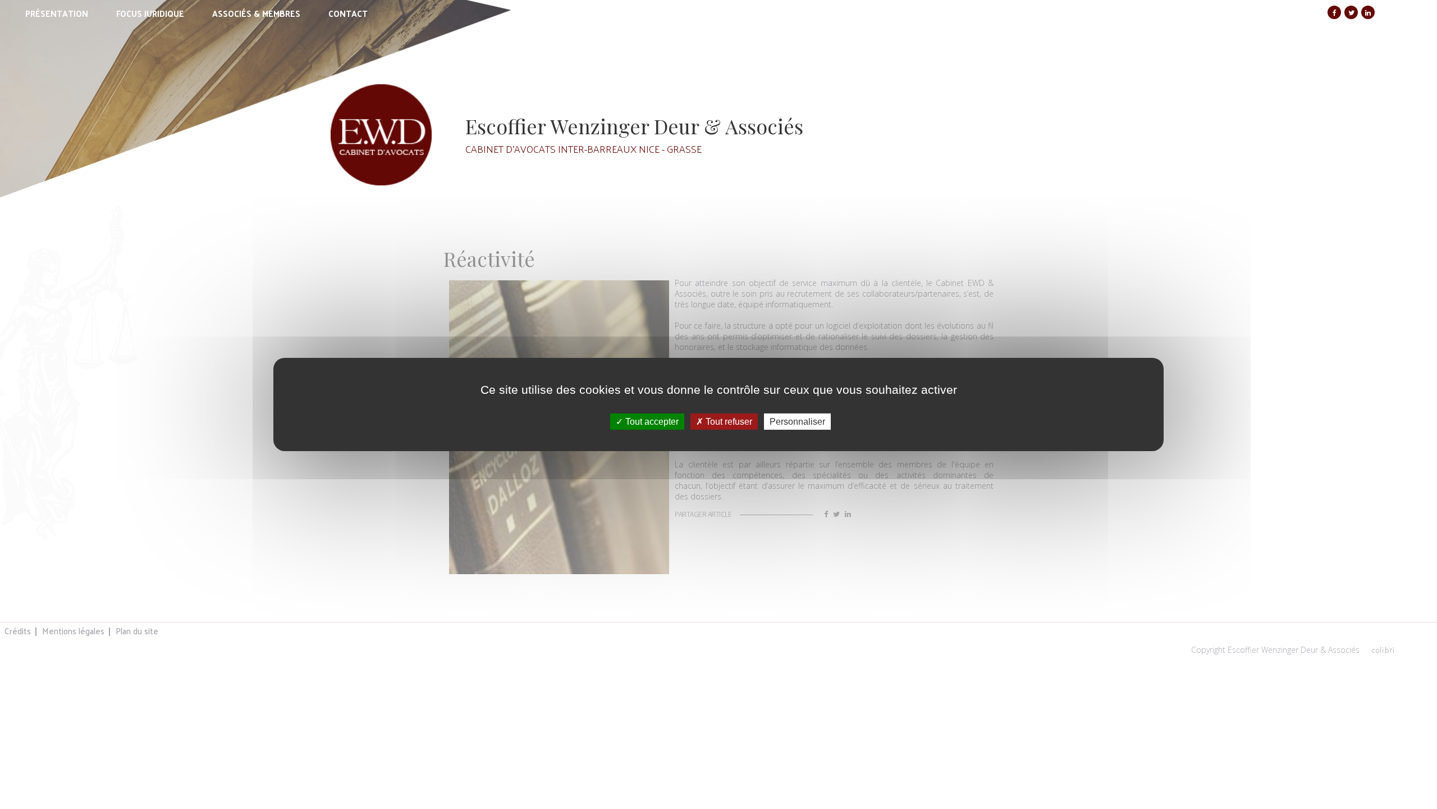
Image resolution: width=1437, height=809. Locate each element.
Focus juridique (150, 13)
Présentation (56, 13)
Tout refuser (727, 421)
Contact (348, 13)
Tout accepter (651, 421)
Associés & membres (256, 13)
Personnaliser (797, 421)
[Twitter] (1351, 12)
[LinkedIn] (1368, 12)
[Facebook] (1334, 12)
